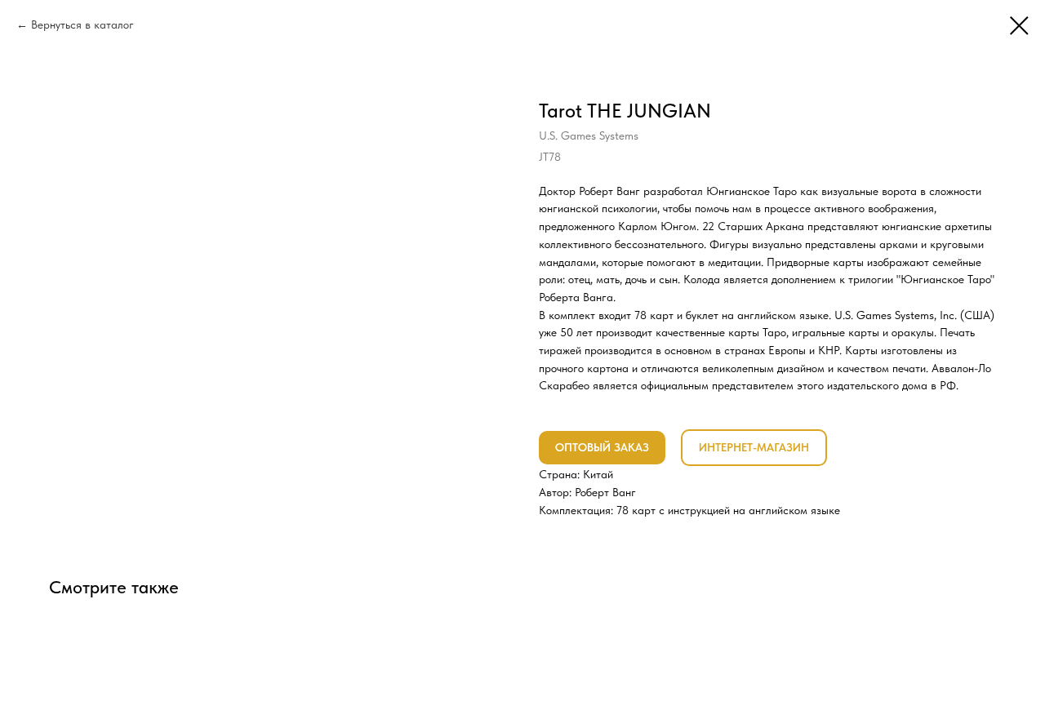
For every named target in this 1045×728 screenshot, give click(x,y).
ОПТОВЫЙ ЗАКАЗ (602, 447)
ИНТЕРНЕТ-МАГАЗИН (754, 447)
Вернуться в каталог (82, 24)
